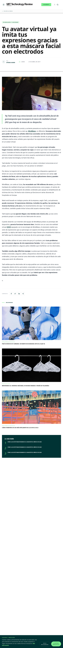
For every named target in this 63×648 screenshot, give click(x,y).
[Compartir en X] (15, 293)
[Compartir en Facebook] (11, 293)
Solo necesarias (44, 644)
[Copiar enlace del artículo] (23, 293)
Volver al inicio (8, 11)
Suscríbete (46, 4)
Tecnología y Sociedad (10, 22)
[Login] (54, 4)
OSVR (9, 227)
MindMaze (32, 131)
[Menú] (3, 4)
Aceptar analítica (56, 644)
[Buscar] (57, 4)
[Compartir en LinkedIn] (19, 293)
